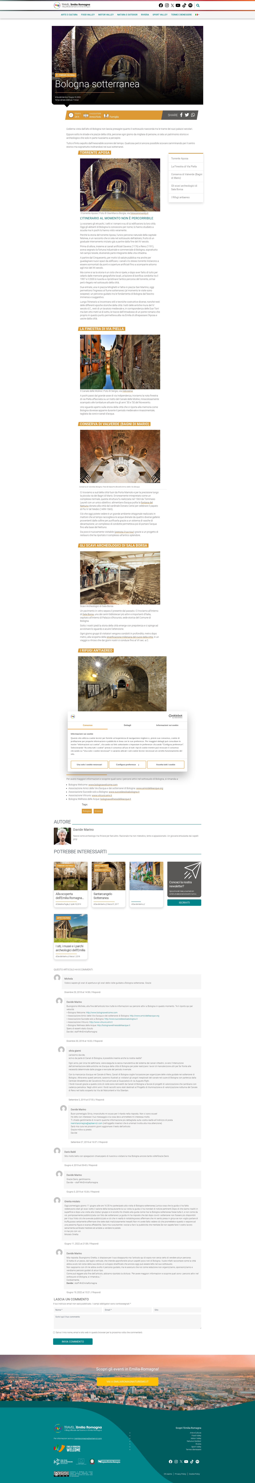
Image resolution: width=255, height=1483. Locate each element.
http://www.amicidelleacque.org (144, 1015)
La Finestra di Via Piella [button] (184, 166)
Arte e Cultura (69, 14)
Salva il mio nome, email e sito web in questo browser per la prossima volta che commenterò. (99, 1332)
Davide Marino (61, 97)
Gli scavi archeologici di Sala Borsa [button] (184, 187)
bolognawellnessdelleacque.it (115, 799)
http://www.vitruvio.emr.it (100, 1022)
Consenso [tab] (87, 725)
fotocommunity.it (139, 213)
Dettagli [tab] (127, 725)
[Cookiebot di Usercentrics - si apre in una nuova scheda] (172, 717)
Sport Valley (160, 14)
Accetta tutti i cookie (165, 764)
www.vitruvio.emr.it (102, 795)
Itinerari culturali (67, 75)
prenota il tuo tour (124, 531)
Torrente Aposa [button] (179, 158)
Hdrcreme (127, 391)
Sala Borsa (88, 614)
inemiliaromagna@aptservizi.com (86, 1123)
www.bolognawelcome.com (103, 784)
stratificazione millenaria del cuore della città (130, 637)
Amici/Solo (95, 116)
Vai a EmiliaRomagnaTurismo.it (128, 1381)
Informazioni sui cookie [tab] (167, 725)
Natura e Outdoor (127, 14)
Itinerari (98, 811)
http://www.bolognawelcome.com (101, 1012)
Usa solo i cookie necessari (89, 764)
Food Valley (88, 14)
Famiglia (114, 116)
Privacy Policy (180, 1474)
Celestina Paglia (62, 904)
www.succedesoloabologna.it (124, 791)
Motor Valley (106, 14)
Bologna (87, 811)
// (78, 992)
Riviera (145, 14)
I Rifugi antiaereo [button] (180, 197)
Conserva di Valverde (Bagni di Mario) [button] (186, 176)
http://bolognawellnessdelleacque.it (113, 1025)
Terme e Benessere (181, 14)
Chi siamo (168, 1474)
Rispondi (96, 992)
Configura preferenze (126, 764)
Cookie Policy (194, 1474)
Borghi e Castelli (102, 870)
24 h (77, 116)
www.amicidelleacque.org (149, 788)
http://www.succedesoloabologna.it (121, 1019)
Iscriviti (184, 902)
